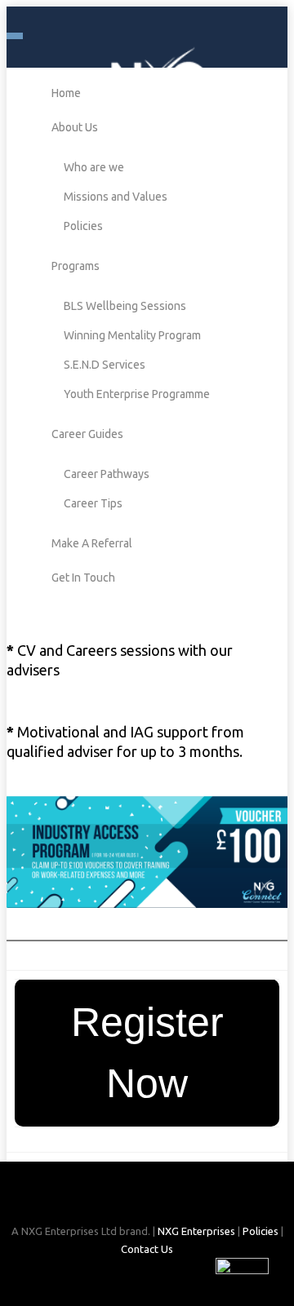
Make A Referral (91, 543)
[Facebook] (121, 1198)
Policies (83, 225)
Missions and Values (115, 196)
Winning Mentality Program (132, 335)
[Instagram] (149, 1198)
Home (66, 93)
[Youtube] (175, 1198)
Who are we (94, 167)
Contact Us (147, 1249)
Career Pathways (106, 473)
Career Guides (87, 433)
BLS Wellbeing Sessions (125, 305)
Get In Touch (83, 577)
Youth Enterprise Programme (137, 394)
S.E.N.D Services (104, 364)
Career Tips (93, 503)
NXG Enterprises (196, 1231)
